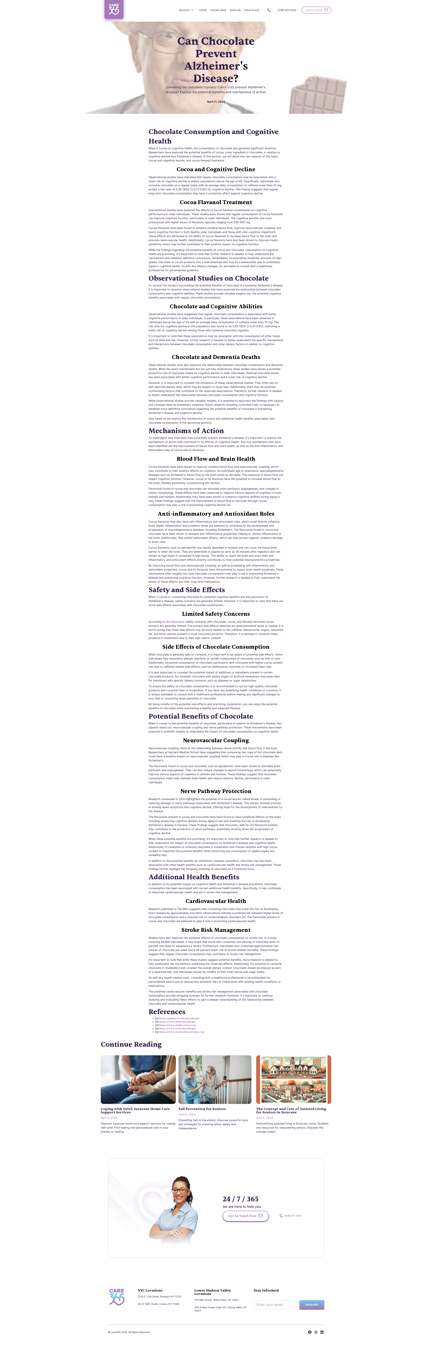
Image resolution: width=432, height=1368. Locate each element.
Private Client (218, 10)
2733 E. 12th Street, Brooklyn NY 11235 (159, 1296)
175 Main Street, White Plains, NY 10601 (216, 1299)
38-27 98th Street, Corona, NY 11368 (158, 1303)
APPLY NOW (314, 10)
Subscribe (312, 1304)
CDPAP (203, 10)
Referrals (235, 10)
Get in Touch (251, 10)
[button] (186, 10)
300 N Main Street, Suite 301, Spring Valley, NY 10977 (220, 1309)
